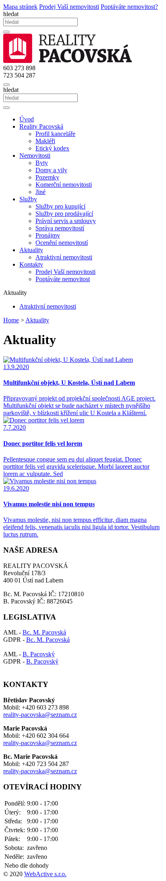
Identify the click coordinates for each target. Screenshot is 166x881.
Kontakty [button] (31, 264)
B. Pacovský (39, 654)
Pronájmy (47, 235)
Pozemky (47, 177)
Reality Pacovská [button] (41, 126)
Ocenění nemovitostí (61, 242)
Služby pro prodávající (64, 213)
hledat (11, 13)
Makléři (45, 141)
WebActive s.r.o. (45, 874)
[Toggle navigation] (6, 85)
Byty (41, 162)
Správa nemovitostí (59, 228)
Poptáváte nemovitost (62, 279)
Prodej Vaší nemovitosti (65, 271)
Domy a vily (51, 170)
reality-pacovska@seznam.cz (40, 714)
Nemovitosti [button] (34, 155)
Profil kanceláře (55, 133)
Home (11, 320)
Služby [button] (28, 199)
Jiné (40, 191)
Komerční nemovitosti (63, 184)
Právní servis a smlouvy (65, 220)
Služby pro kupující (60, 206)
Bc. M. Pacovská (44, 632)
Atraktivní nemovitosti (63, 257)
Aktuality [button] (31, 249)
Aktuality (37, 320)
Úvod (26, 119)
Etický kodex (52, 148)
